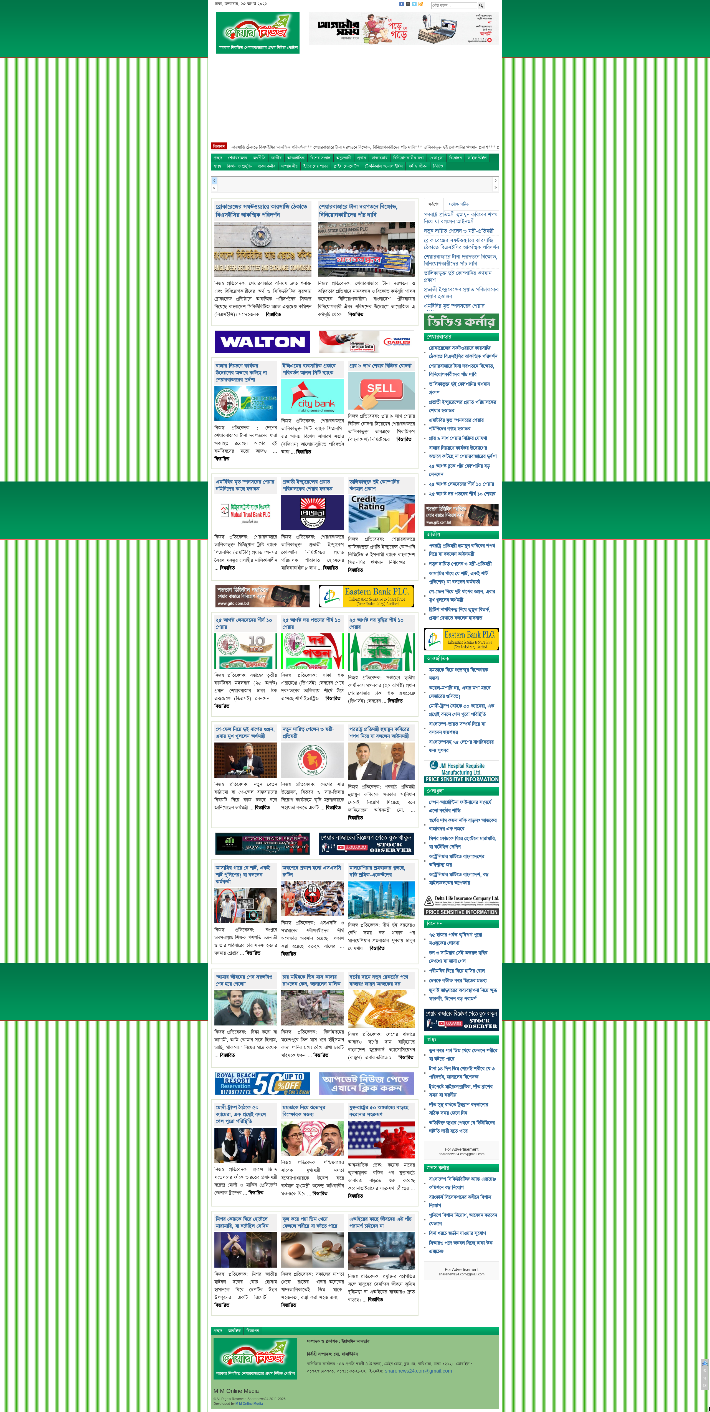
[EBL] (366, 597)
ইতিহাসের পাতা (315, 166)
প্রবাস (361, 158)
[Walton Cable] (366, 342)
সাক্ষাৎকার (379, 158)
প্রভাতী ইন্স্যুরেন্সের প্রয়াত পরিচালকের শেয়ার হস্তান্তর (308, 485)
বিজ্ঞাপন (253, 1331)
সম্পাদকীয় (289, 166)
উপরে (705, 1378)
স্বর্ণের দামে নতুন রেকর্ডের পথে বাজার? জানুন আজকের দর (378, 980)
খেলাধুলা (436, 158)
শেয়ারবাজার (237, 158)
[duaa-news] (366, 1084)
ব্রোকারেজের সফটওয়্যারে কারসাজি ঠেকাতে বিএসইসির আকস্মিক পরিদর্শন (261, 211)
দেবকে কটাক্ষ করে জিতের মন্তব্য (458, 980)
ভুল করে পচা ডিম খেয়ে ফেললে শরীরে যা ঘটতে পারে (310, 1223)
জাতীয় (276, 158)
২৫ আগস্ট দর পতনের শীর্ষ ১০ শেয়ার (462, 494)
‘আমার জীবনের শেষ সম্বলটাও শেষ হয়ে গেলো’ (244, 980)
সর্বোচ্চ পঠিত (459, 204)
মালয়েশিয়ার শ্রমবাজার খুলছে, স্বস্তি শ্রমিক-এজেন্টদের (377, 871)
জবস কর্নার (266, 166)
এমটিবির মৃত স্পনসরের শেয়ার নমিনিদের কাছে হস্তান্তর (245, 485)
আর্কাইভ (234, 1331)
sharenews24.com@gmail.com (418, 1371)
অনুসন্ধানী (343, 158)
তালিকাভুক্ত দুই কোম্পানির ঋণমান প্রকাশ (374, 485)
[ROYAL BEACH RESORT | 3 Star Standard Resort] (262, 1084)
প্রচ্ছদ (218, 158)
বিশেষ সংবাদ (320, 158)
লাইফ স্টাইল (477, 158)
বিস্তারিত (273, 314)
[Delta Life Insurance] (461, 905)
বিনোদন (455, 158)
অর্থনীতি (259, 158)
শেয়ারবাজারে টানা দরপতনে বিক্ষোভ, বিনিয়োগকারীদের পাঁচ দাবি (358, 211)
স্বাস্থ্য (217, 166)
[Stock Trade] (262, 844)
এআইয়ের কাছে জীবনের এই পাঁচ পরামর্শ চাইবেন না (380, 1223)
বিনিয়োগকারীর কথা (408, 158)
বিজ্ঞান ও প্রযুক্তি (239, 166)
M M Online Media (249, 1404)
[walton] (262, 342)
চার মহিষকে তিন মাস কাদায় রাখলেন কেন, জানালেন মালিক (312, 980)
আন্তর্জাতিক (296, 158)
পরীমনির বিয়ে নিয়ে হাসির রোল (457, 971)
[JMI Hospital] (461, 772)
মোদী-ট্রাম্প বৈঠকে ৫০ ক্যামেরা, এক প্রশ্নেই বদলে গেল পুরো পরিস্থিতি (241, 1114)
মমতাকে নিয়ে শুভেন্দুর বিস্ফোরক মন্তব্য (304, 1111)
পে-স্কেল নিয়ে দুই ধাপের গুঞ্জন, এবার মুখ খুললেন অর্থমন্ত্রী (245, 733)
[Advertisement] (355, 101)
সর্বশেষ (433, 204)
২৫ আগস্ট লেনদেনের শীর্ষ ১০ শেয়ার (461, 484)
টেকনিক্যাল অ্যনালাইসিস (384, 166)
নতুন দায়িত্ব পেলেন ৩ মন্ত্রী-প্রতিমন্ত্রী (459, 231)
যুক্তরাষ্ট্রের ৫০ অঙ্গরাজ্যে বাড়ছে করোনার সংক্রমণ (378, 1111)
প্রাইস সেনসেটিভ (346, 166)
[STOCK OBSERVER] (461, 1021)
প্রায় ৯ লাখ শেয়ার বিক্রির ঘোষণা (380, 365)
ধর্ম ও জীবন (418, 166)
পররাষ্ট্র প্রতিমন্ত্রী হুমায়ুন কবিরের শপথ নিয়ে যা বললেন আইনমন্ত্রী (379, 733)
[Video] (461, 324)
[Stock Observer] (366, 844)
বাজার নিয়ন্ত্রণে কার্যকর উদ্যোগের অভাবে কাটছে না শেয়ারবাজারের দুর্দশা (241, 372)
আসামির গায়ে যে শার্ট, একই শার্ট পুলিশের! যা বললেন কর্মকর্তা (243, 874)
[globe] (262, 597)
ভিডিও (438, 166)
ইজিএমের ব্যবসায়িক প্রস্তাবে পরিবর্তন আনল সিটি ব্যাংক (309, 369)
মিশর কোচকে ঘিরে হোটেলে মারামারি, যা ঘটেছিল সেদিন (242, 1223)
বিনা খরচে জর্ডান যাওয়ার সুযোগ (457, 1233)
